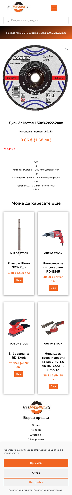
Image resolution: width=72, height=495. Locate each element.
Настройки (36, 482)
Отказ (36, 472)
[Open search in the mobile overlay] (36, 20)
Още (19, 280)
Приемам (36, 463)
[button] (54, 8)
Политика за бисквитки (20, 490)
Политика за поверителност (48, 490)
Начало (10, 33)
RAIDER (22, 33)
